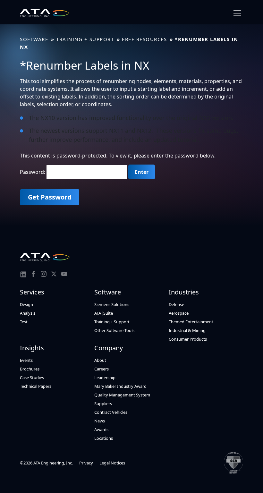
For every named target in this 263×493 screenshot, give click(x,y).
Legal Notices (112, 463)
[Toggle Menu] (237, 13)
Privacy (86, 463)
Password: (33, 171)
